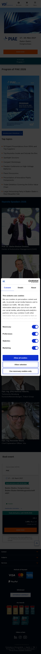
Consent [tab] (7, 288)
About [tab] (33, 288)
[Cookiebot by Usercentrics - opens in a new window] (28, 281)
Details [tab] (20, 288)
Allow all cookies (20, 358)
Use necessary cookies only (20, 371)
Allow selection (20, 364)
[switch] (35, 334)
